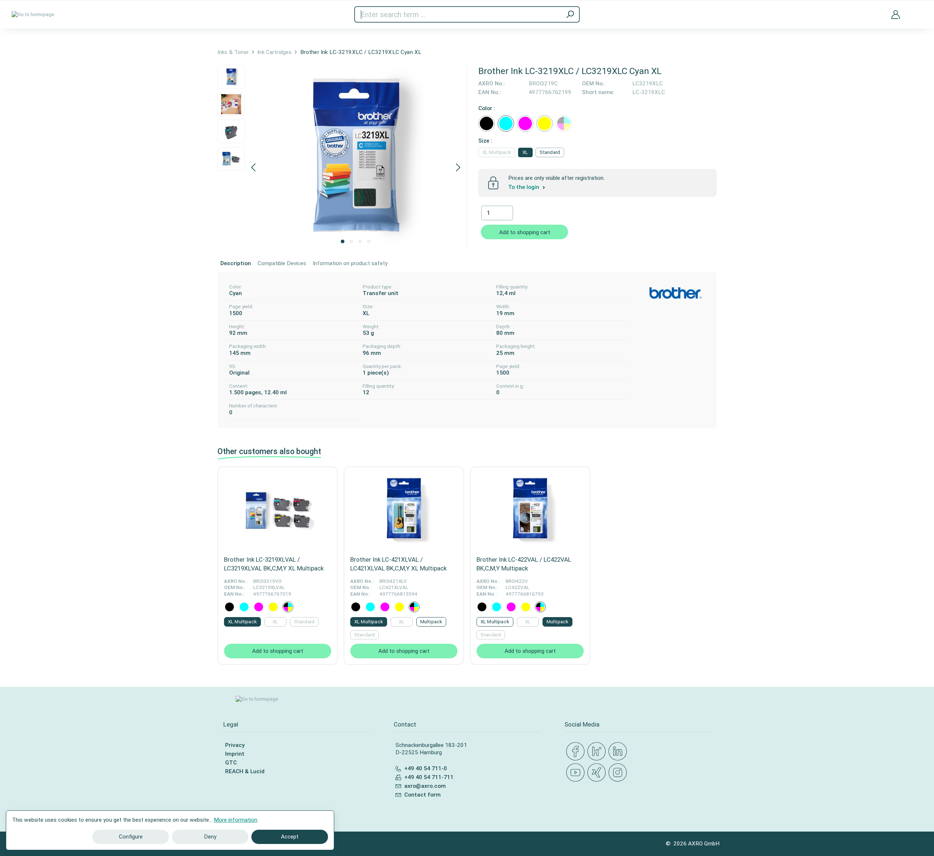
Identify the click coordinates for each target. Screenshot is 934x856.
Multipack (431, 621)
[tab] (235, 263)
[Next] (458, 168)
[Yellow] (544, 123)
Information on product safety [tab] (350, 263)
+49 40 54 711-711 (429, 777)
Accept (289, 836)
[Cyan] (506, 123)
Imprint (234, 754)
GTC (231, 762)
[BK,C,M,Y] (564, 123)
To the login (524, 187)
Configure (131, 836)
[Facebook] (576, 751)
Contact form (422, 794)
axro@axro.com (425, 786)
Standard (550, 152)
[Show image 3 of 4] (360, 241)
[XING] (598, 772)
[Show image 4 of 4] (369, 241)
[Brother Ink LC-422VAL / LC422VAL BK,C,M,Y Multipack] (530, 509)
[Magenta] (525, 123)
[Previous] (253, 168)
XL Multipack (496, 152)
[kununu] (598, 751)
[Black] (486, 123)
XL (525, 152)
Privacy (234, 745)
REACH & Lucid (245, 771)
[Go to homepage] (33, 14)
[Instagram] (619, 772)
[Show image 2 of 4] (351, 241)
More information (235, 820)
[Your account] (896, 14)
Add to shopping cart (524, 232)
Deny (210, 836)
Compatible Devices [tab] (282, 263)
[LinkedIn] (619, 751)
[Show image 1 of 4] (342, 241)
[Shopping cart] (916, 10)
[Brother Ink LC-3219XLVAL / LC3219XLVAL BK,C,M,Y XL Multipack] (277, 509)
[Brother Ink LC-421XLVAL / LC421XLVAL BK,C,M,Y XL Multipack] (404, 509)
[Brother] (675, 293)
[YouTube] (576, 772)
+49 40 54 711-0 (425, 768)
